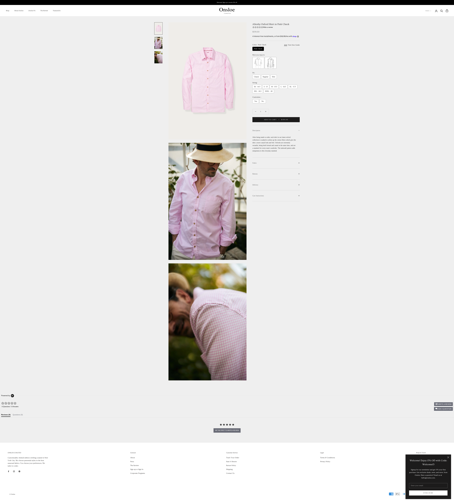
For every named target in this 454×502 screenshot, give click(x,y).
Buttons (255, 174)
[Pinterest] (19, 471)
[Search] (441, 10)
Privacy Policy (325, 462)
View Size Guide (293, 45)
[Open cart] (447, 10)
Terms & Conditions (327, 458)
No (263, 101)
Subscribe (428, 493)
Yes (255, 101)
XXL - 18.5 (257, 91)
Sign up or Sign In (136, 469)
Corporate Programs (137, 473)
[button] (443, 409)
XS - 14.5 (257, 87)
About (132, 458)
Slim (273, 77)
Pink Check (258, 49)
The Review (44, 10)
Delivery (255, 185)
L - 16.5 (283, 87)
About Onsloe (18, 10)
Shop (7, 10)
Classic (256, 77)
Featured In (57, 10)
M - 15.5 (274, 87)
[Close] (448, 457)
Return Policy (231, 465)
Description (256, 130)
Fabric (254, 163)
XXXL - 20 (269, 91)
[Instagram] (14, 471)
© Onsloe (12, 494)
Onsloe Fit (31, 10)
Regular (265, 77)
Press (132, 462)
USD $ (427, 11)
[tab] (6, 415)
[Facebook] (8, 471)
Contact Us (230, 473)
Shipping (229, 469)
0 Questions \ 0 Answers (10, 406)
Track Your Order (232, 458)
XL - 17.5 (293, 87)
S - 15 (266, 87)
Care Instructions (258, 196)
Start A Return (231, 462)
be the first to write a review (227, 430)
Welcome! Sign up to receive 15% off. (227, 2)
